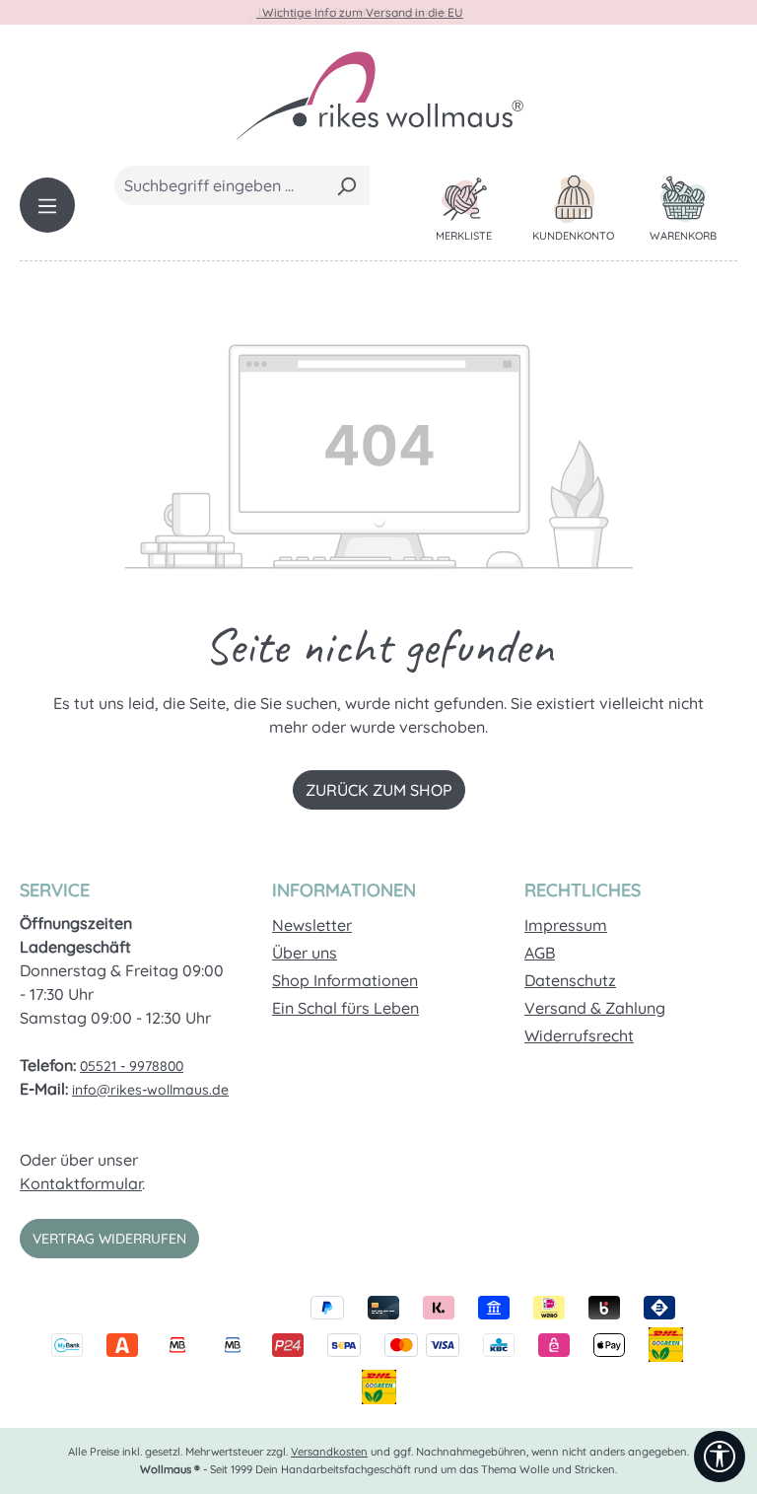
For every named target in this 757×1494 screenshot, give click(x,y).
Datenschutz (570, 980)
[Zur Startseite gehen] (378, 94)
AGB (539, 952)
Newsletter (312, 925)
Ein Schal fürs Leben (345, 1008)
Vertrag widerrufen (109, 1238)
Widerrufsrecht (579, 1035)
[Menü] (47, 205)
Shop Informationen (345, 980)
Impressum (565, 925)
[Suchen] (346, 185)
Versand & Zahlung (594, 1008)
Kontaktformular (81, 1183)
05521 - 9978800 (131, 1066)
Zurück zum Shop (379, 790)
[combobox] (219, 185)
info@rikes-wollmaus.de (150, 1090)
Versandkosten (329, 1451)
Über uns (304, 952)
